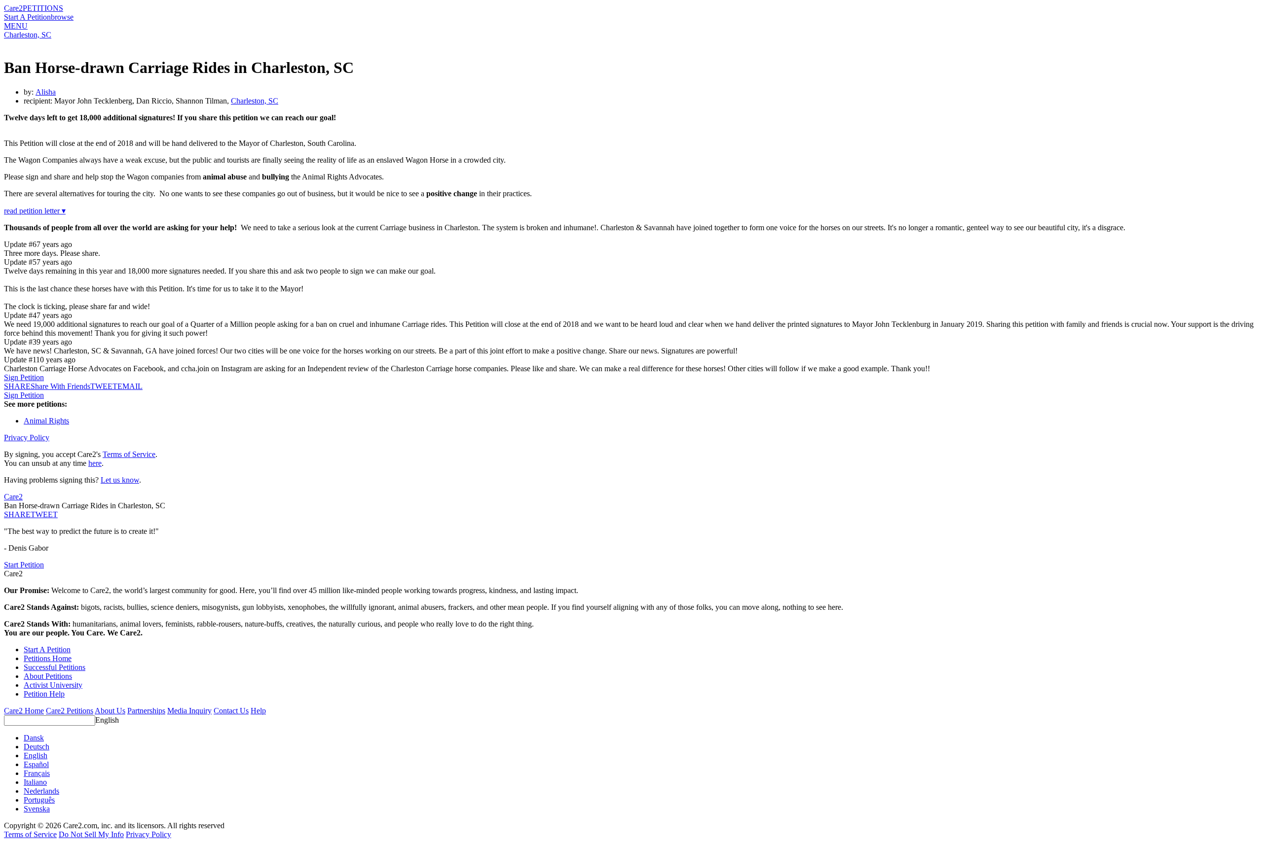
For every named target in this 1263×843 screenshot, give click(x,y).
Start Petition (24, 565)
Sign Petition (24, 377)
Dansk (34, 738)
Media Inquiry (189, 710)
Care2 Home (24, 710)
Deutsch (36, 746)
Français (37, 773)
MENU (16, 26)
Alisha (46, 92)
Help (258, 710)
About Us (110, 710)
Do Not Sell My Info (91, 834)
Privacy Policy (26, 437)
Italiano (35, 782)
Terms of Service (129, 454)
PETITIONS (43, 8)
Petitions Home (48, 658)
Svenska (37, 809)
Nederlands (41, 791)
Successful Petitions (54, 667)
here (95, 463)
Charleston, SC (27, 35)
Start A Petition (27, 17)
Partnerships (146, 710)
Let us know (120, 480)
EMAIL (130, 386)
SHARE (17, 514)
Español (36, 764)
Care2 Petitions (69, 710)
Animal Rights (46, 421)
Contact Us (231, 710)
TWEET (103, 386)
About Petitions (48, 676)
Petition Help (44, 694)
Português (39, 800)
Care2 (13, 8)
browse (62, 17)
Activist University (53, 685)
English (107, 720)
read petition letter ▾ (35, 211)
